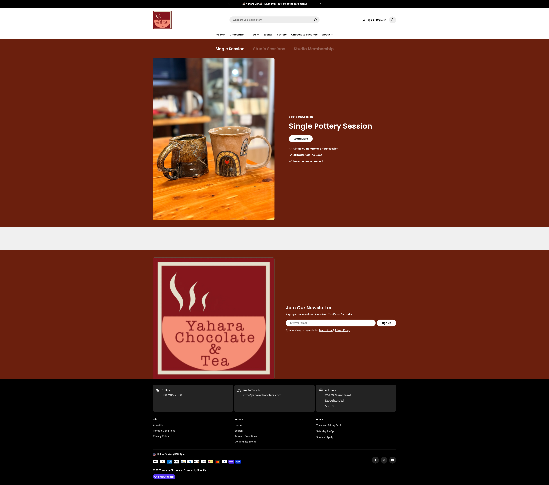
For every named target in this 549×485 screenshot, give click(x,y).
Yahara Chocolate (172, 470)
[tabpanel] (274, 139)
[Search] (315, 20)
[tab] (230, 49)
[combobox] (274, 19)
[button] (229, 4)
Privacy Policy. (342, 330)
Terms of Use (326, 330)
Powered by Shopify (194, 470)
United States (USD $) (169, 454)
